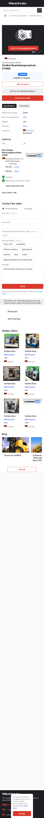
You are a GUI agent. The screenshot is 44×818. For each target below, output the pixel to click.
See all (22, 469)
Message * (6, 264)
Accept (22, 813)
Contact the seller (22, 98)
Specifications (9, 106)
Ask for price (22, 84)
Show (25, 126)
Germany (30, 130)
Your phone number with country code (19, 231)
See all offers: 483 (9, 193)
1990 (25, 117)
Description (24, 106)
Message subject (12, 240)
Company (28, 208)
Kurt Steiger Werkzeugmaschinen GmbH (12, 152)
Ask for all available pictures (23, 48)
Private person (11, 208)
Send (22, 286)
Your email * (6, 222)
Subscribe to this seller (15, 186)
